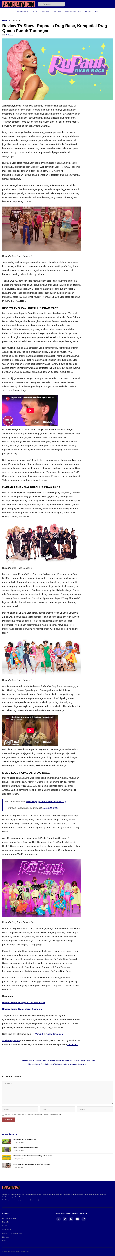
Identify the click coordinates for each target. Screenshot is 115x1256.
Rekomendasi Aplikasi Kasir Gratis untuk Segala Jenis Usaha (32, 1156)
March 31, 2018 (50, 808)
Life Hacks (88, 11)
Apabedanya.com (54, 1034)
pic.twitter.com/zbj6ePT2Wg (52, 801)
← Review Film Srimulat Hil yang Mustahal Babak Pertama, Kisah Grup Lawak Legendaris (57, 1060)
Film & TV (34, 11)
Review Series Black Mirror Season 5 (22, 1009)
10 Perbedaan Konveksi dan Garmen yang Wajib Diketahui (31, 1164)
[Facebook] (71, 1219)
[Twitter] (58, 1219)
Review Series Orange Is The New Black (23, 1002)
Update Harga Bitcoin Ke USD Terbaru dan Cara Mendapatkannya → (57, 1064)
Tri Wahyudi (9, 35)
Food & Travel (45, 11)
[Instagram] (65, 1219)
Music (96, 11)
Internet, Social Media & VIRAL (73, 11)
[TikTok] (83, 1219)
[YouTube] (77, 1219)
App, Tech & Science (22, 11)
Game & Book (57, 11)
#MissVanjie (31, 801)
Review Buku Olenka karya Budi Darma (25, 1147)
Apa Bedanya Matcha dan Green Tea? (25, 1139)
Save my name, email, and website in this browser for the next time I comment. (33, 1115)
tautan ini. (72, 1044)
